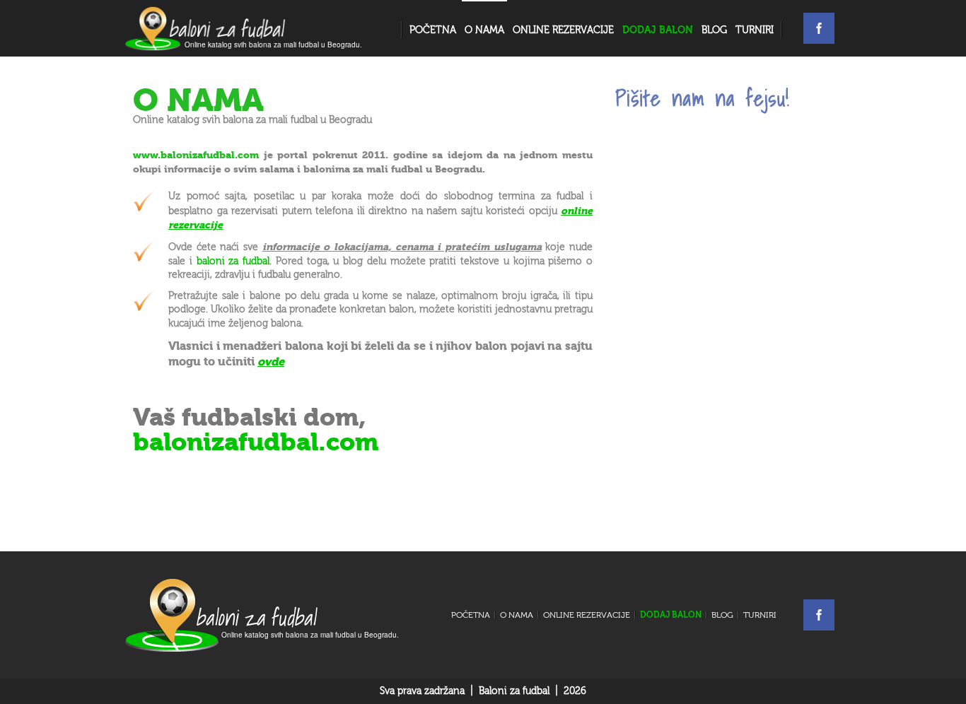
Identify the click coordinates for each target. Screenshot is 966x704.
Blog (714, 30)
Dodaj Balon (657, 30)
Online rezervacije (563, 30)
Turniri (754, 30)
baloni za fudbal (233, 261)
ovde (270, 361)
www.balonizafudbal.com (196, 155)
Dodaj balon (671, 615)
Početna (432, 30)
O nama (484, 30)
